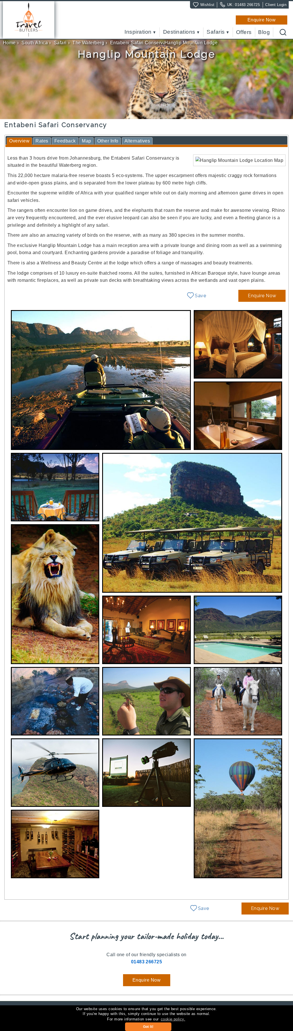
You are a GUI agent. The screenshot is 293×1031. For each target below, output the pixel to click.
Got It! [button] (148, 1026)
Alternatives (137, 140)
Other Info (107, 140)
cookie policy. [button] (173, 1019)
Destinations (179, 32)
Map (86, 140)
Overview (19, 140)
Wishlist (207, 5)
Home (9, 42)
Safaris (216, 32)
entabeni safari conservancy (141, 42)
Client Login (275, 5)
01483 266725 (247, 5)
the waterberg (88, 42)
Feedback (65, 140)
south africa (34, 42)
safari (60, 42)
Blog (264, 32)
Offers (244, 32)
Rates (41, 140)
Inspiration (137, 32)
